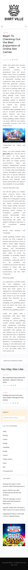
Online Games (7, 459)
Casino (5, 439)
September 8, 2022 (7, 403)
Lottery (5, 455)
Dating (5, 443)
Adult (4, 431)
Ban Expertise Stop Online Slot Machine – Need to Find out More (14, 380)
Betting (5, 435)
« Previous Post (8, 360)
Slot (4, 467)
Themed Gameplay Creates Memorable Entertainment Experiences (12, 501)
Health (5, 451)
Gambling (5, 32)
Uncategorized (8, 471)
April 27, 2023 (6, 385)
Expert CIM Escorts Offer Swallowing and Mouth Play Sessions (12, 492)
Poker (5, 463)
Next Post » (18, 360)
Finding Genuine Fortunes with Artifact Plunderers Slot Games (13, 397)
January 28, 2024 (7, 59)
